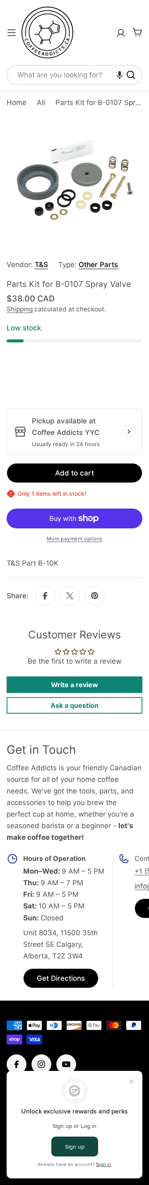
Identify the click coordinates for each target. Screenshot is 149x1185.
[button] (119, 75)
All (41, 102)
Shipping (20, 309)
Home (16, 102)
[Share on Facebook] (45, 596)
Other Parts (98, 264)
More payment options (75, 538)
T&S (41, 264)
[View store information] (128, 431)
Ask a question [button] (74, 705)
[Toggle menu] (12, 33)
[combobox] (74, 75)
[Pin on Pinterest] (95, 596)
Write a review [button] (74, 685)
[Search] (131, 75)
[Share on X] (70, 596)
